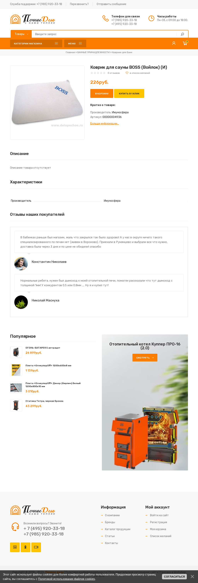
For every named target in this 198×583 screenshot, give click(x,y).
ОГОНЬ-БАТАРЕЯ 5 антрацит (43, 347)
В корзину (101, 93)
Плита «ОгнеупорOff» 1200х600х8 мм (48, 365)
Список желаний (160, 536)
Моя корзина (157, 529)
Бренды (110, 522)
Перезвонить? (79, 4)
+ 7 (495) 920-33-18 (44, 528)
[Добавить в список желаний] (137, 72)
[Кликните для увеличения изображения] (47, 102)
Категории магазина (28, 43)
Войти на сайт (159, 515)
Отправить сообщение (111, 4)
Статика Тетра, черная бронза (44, 401)
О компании (112, 515)
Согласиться (174, 576)
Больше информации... (104, 123)
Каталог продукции (117, 529)
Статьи (110, 536)
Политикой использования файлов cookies (66, 578)
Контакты (111, 543)
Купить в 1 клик (129, 93)
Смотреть (143, 357)
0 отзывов (114, 73)
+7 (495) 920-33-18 (124, 24)
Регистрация (158, 522)
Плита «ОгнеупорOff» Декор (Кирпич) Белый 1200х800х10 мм (53, 385)
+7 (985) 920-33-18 (49, 4)
